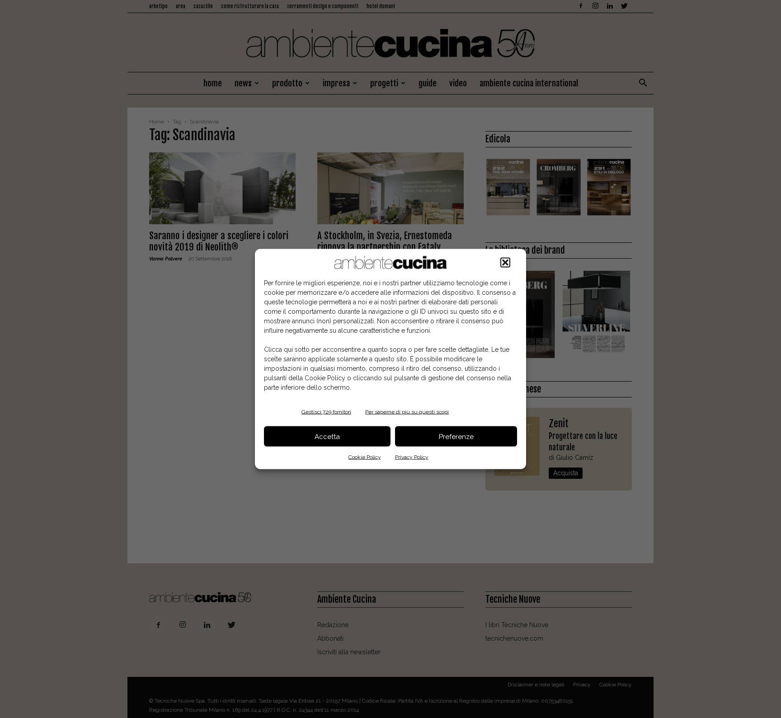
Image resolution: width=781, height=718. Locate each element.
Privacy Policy (411, 457)
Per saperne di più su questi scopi (407, 412)
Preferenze (456, 436)
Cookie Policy (364, 457)
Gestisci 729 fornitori (326, 412)
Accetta (327, 436)
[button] (505, 262)
